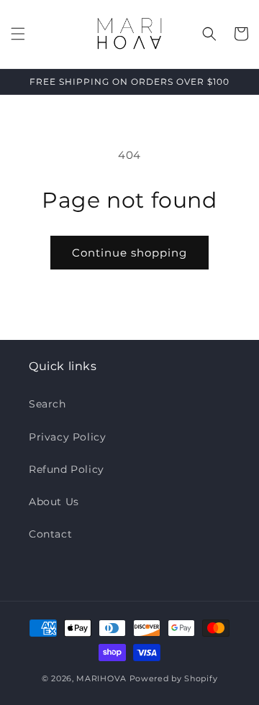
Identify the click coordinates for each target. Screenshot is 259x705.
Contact (50, 533)
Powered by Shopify (174, 678)
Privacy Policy (67, 436)
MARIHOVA (101, 678)
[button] (18, 34)
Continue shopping (129, 252)
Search (47, 403)
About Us (54, 501)
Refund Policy (66, 469)
